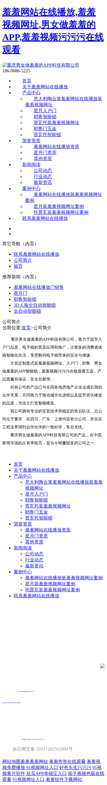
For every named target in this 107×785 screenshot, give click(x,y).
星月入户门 (45, 110)
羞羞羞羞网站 (34, 761)
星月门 (20, 293)
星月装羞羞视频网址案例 (59, 206)
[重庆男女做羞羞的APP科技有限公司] (40, 65)
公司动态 (43, 170)
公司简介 (23, 260)
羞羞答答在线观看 (67, 761)
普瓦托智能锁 (47, 134)
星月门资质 (45, 152)
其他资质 (43, 158)
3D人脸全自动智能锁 (35, 305)
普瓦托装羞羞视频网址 (56, 122)
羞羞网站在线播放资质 (56, 146)
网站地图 (11, 761)
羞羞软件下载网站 (64, 779)
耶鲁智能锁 (45, 116)
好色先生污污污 (75, 767)
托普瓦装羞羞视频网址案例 (61, 212)
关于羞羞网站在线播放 (45, 86)
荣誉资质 (31, 140)
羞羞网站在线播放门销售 (39, 287)
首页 (26, 80)
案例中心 (31, 188)
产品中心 (31, 92)
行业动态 (43, 176)
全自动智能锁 (27, 311)
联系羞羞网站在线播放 (45, 218)
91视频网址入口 (42, 767)
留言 (18, 266)
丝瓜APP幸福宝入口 (46, 773)
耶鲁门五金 (45, 128)
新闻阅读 (31, 164)
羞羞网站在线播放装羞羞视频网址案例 (64, 577)
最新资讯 (43, 182)
